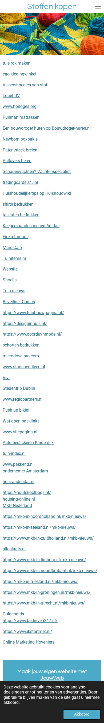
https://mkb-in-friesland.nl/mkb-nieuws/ (40, 581)
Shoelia (10, 279)
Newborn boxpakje (20, 139)
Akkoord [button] (81, 714)
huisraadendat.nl (18, 481)
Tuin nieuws (14, 290)
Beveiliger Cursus (19, 301)
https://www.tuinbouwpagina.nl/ (33, 312)
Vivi (6, 377)
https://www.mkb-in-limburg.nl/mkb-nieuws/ (44, 559)
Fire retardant (15, 236)
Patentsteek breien (20, 150)
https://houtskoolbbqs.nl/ (27, 492)
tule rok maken (16, 63)
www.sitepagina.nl (20, 431)
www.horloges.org (20, 106)
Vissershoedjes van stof (25, 84)
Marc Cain (12, 247)
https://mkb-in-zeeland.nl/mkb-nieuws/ (39, 527)
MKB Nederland (17, 505)
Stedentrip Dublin (19, 388)
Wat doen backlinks (21, 421)
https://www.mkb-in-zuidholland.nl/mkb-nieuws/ (48, 538)
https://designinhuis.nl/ (25, 323)
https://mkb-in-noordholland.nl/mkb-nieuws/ (44, 516)
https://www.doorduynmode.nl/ (32, 334)
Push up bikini (16, 410)
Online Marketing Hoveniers (28, 642)
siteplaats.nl (14, 548)
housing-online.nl (19, 499)
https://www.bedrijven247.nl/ (30, 620)
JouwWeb (52, 678)
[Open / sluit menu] (98, 6)
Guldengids (13, 613)
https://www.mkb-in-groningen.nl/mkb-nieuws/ (47, 592)
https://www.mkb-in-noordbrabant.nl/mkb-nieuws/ (50, 570)
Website (10, 269)
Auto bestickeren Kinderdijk (28, 442)
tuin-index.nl (14, 453)
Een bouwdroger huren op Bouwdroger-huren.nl (47, 128)
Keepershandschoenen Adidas (31, 225)
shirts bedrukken (18, 204)
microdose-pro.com (21, 355)
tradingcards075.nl (20, 182)
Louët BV (11, 95)
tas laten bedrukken (21, 214)
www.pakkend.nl (18, 464)
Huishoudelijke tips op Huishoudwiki (37, 193)
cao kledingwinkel (19, 74)
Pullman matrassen (21, 117)
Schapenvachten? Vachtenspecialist (37, 171)
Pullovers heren (17, 160)
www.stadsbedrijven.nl (24, 366)
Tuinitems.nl (14, 258)
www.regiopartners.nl (22, 399)
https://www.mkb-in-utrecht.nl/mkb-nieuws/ (44, 603)
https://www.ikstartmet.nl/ (27, 631)
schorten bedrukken (21, 345)
